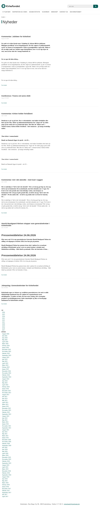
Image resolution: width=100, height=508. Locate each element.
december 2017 (6, 488)
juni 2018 (5, 479)
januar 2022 (5, 424)
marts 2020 (5, 455)
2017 (3, 330)
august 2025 (5, 357)
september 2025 (6, 355)
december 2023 (6, 391)
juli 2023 (4, 396)
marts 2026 (5, 344)
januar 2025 (5, 369)
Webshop (54, 12)
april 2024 (5, 385)
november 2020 (6, 441)
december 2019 (6, 457)
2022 (3, 320)
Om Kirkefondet (75, 12)
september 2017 (6, 492)
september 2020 (6, 445)
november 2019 (6, 459)
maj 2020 (4, 451)
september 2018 (6, 475)
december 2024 (6, 371)
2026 (3, 312)
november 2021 (6, 426)
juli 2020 (4, 447)
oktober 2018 (6, 473)
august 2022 (5, 416)
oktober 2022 (6, 412)
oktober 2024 (6, 375)
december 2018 (6, 471)
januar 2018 (5, 487)
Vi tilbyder (6, 12)
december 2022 (6, 408)
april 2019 (5, 467)
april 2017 (5, 496)
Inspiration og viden (19, 12)
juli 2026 (4, 336)
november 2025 (6, 351)
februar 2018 (6, 485)
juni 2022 (5, 418)
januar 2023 (5, 406)
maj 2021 (4, 434)
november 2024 (6, 373)
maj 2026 (4, 340)
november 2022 (6, 410)
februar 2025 (6, 367)
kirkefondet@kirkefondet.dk (72, 504)
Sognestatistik (34, 12)
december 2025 (6, 349)
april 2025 (5, 363)
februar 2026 (6, 345)
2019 (3, 326)
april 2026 (5, 342)
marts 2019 (5, 469)
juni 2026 (5, 338)
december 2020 (6, 440)
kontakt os (64, 12)
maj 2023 (4, 400)
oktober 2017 (6, 490)
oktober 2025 (6, 353)
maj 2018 (4, 481)
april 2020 (5, 453)
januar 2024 (5, 389)
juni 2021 (5, 432)
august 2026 (5, 334)
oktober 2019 (6, 461)
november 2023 (6, 392)
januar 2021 (5, 438)
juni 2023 (5, 398)
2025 (3, 314)
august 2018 (5, 477)
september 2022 (6, 414)
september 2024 (6, 377)
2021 (3, 322)
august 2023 (5, 394)
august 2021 (5, 430)
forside (3, 17)
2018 (3, 328)
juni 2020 (5, 449)
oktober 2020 (6, 443)
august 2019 (5, 465)
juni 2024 (5, 381)
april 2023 (5, 402)
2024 (3, 316)
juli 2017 (4, 494)
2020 (3, 324)
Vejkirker (45, 12)
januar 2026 (5, 347)
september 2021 (6, 428)
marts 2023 (5, 404)
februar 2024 (6, 387)
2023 (3, 318)
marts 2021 (5, 436)
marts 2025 (5, 365)
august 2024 (5, 379)
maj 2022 (4, 420)
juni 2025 (5, 359)
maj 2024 (4, 383)
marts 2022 (5, 422)
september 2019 (6, 463)
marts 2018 (5, 483)
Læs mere (4, 85)
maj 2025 (4, 361)
